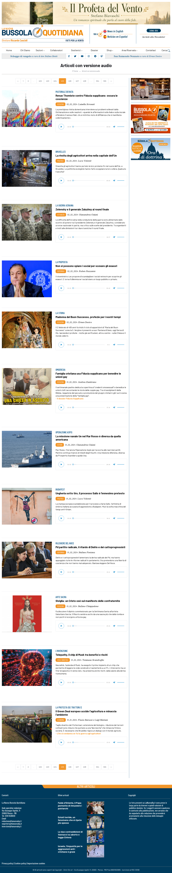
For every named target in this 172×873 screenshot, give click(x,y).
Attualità (60, 214)
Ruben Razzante (87, 271)
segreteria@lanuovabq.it (12, 823)
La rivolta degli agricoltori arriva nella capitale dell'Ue (86, 155)
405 (62, 81)
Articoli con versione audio (91, 71)
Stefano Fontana (87, 552)
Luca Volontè (84, 160)
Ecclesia (60, 104)
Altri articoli (86, 786)
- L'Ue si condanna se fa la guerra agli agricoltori (78, 733)
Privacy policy (7, 863)
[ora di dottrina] (150, 149)
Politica (60, 160)
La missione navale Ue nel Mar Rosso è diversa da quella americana (88, 438)
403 (47, 81)
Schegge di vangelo (20, 56)
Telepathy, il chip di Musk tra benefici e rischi (82, 654)
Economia (60, 720)
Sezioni (39, 50)
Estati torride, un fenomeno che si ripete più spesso (70, 820)
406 (69, 81)
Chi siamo (25, 50)
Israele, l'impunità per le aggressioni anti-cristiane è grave (70, 849)
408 (84, 81)
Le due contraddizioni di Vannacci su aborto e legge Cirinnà (70, 834)
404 (55, 81)
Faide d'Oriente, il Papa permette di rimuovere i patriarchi (70, 805)
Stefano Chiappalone (88, 606)
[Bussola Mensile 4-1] (150, 89)
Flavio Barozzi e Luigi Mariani (93, 719)
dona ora (154, 30)
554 (97, 81)
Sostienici (76, 50)
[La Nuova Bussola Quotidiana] (43, 34)
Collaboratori (56, 50)
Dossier (94, 50)
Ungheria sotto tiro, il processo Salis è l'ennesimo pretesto (90, 493)
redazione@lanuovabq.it (12, 821)
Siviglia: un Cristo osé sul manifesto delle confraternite (88, 600)
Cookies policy (20, 863)
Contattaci (151, 50)
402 (40, 81)
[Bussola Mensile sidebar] (150, 119)
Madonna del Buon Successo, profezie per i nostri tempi (88, 317)
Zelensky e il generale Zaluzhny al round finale (82, 209)
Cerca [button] (165, 50)
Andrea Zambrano (87, 382)
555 (104, 81)
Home (9, 50)
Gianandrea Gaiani (88, 214)
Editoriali (60, 271)
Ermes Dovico (85, 322)
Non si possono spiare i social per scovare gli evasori (86, 266)
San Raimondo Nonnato (126, 56)
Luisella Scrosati (86, 104)
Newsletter (153, 37)
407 (77, 81)
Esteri (59, 444)
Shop (109, 50)
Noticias (117, 36)
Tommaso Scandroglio (93, 659)
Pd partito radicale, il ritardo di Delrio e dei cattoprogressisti (90, 547)
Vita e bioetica (62, 660)
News (115, 31)
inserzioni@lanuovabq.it (11, 826)
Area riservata (129, 50)
